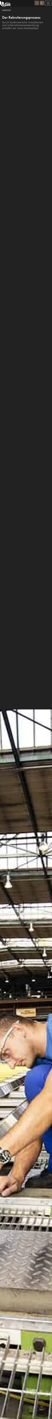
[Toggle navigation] (48, 3)
